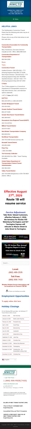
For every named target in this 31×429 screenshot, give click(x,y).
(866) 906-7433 (15, 279)
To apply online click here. (11, 301)
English (6, 359)
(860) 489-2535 (15, 272)
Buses (4, 62)
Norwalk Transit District (9, 142)
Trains (4, 65)
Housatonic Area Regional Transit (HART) (15, 120)
